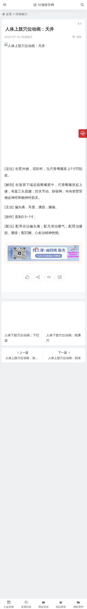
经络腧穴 (21, 14)
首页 (9, 14)
